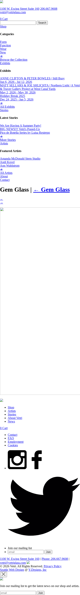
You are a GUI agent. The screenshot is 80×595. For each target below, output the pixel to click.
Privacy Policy (53, 566)
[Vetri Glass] (1, 2)
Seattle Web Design (12, 569)
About (4, 176)
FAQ (11, 438)
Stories (4, 110)
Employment (15, 441)
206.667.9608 (48, 8)
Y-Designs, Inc (37, 569)
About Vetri (15, 418)
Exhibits (5, 63)
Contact (5, 179)
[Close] (3, 574)
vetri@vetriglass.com (13, 12)
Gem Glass (51, 189)
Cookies (13, 445)
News (11, 421)
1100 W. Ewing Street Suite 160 (19, 8)
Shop (3, 26)
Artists (4, 143)
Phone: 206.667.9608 (55, 558)
